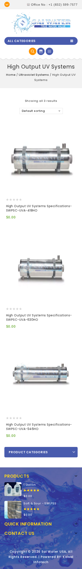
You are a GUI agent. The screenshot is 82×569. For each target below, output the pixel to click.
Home (11, 75)
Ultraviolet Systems (34, 75)
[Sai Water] (41, 23)
